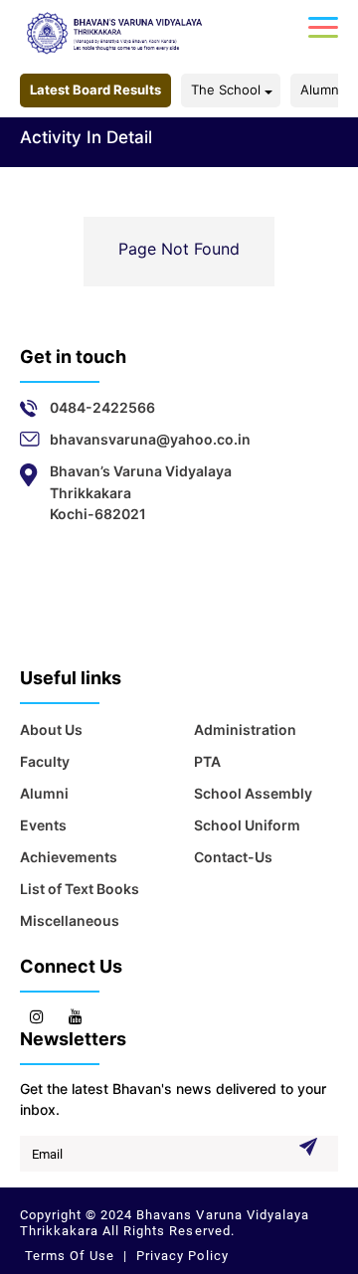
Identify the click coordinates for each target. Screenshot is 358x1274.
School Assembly (253, 793)
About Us (51, 729)
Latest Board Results (95, 89)
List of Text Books (79, 888)
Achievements (68, 856)
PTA (207, 761)
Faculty (45, 761)
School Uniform (247, 825)
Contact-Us (233, 856)
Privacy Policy (180, 1255)
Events (43, 825)
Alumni (321, 89)
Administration (245, 729)
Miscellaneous (69, 920)
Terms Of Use (71, 1255)
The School (226, 89)
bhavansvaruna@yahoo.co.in (150, 439)
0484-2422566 (102, 407)
